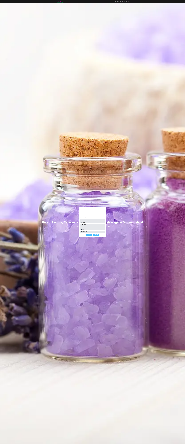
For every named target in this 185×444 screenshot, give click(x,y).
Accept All (96, 234)
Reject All (89, 234)
